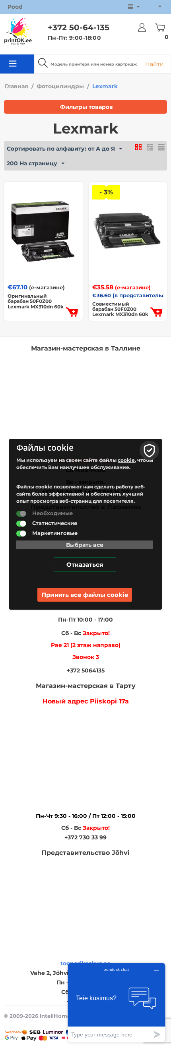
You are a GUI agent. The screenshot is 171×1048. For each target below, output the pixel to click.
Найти (154, 64)
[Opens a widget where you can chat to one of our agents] (116, 1002)
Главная (16, 86)
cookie (126, 460)
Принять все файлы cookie (84, 595)
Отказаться (84, 564)
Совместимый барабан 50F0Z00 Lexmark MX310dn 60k (120, 309)
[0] (161, 27)
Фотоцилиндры (60, 86)
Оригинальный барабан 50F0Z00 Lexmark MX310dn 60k (36, 301)
